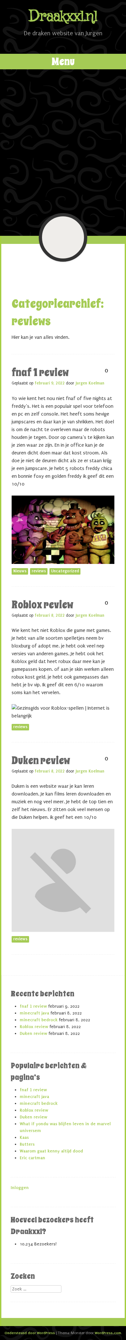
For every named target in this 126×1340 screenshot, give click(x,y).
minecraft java (34, 1013)
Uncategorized (65, 571)
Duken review (41, 760)
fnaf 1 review (40, 372)
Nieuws (19, 571)
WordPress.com (108, 1333)
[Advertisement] (63, 141)
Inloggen (20, 1187)
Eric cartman (32, 1157)
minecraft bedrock (39, 1019)
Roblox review (42, 605)
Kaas (24, 1137)
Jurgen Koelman (90, 383)
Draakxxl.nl (63, 16)
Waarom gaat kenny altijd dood (51, 1151)
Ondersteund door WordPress (30, 1333)
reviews (39, 571)
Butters (27, 1144)
